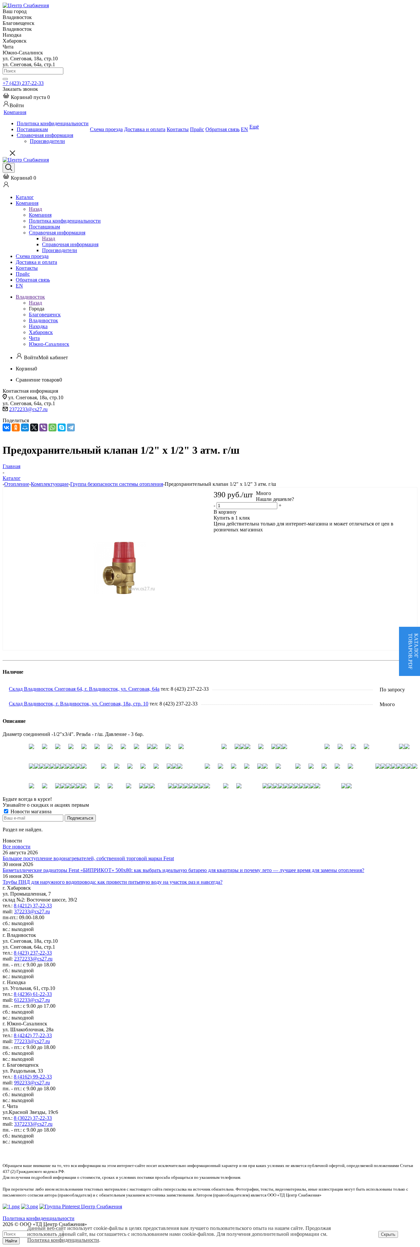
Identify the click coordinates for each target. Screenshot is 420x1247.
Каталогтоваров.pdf (413, 651)
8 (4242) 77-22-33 (33, 1035)
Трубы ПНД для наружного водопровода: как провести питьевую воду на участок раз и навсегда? (112, 882)
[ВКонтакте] (6, 427)
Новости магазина (30, 811)
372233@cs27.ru (32, 911)
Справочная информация (70, 244)
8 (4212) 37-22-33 (33, 905)
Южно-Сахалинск (49, 344)
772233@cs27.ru (32, 1041)
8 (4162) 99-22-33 (33, 1076)
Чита (34, 338)
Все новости (17, 846)
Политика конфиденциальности (63, 1240)
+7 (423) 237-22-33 (23, 83)
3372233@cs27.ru (33, 1124)
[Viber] (43, 427)
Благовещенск (45, 314)
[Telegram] (71, 427)
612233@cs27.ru (32, 1000)
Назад (35, 209)
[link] (26, 97)
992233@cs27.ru (32, 1082)
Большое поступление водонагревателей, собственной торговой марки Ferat (88, 858)
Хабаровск (41, 332)
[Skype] (62, 427)
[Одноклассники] (16, 427)
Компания (40, 215)
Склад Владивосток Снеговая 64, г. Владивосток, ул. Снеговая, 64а (84, 689)
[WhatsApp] (52, 427)
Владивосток (43, 320)
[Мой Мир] (25, 427)
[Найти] (5, 79)
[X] (34, 427)
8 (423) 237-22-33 (33, 953)
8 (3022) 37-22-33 (33, 1118)
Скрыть (388, 1234)
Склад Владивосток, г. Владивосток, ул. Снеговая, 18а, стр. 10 (78, 703)
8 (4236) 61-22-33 (33, 994)
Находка (38, 326)
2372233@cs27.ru (28, 409)
